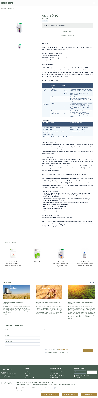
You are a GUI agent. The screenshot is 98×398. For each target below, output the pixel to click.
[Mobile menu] (94, 3)
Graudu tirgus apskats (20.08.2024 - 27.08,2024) (13, 303)
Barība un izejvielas (30, 377)
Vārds (6, 329)
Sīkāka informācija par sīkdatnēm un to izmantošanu (30, 390)
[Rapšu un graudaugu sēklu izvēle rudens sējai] (49, 292)
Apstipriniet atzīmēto (69, 394)
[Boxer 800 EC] (61, 254)
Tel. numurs (8, 341)
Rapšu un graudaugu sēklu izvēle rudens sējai (48, 303)
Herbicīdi (45, 20)
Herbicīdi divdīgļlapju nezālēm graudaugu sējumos (80, 303)
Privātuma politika (54, 377)
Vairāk (5, 314)
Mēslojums (27, 373)
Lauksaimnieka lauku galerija (57, 371)
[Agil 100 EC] (37, 254)
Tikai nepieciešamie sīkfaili (50, 394)
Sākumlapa (4, 8)
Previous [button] (90, 242)
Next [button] (93, 242)
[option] (19, 46)
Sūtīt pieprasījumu (67, 31)
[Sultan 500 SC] (13, 254)
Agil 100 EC (37, 261)
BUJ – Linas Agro (54, 373)
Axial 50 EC (11, 8)
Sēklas (26, 371)
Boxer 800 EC (61, 261)
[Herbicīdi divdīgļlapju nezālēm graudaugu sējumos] (81, 292)
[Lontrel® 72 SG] (85, 254)
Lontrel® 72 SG (85, 261)
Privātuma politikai (63, 349)
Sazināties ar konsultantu (67, 35)
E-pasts (7, 335)
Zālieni (26, 375)
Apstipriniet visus (88, 394)
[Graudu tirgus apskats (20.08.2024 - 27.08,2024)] (16, 292)
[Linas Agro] (8, 3)
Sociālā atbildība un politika (57, 375)
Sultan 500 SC (13, 261)
